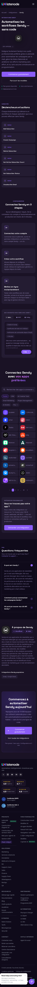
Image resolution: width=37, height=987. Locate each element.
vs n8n (23, 922)
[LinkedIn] (7, 774)
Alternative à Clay (27, 925)
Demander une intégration (18, 528)
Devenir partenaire (27, 895)
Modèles (23, 839)
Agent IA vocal (25, 940)
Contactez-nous (7, 940)
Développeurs (6, 879)
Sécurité (4, 931)
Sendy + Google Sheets (9, 676)
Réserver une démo (8, 946)
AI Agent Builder (26, 826)
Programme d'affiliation (25, 899)
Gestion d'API (6, 839)
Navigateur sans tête (28, 833)
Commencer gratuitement (18, 74)
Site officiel (18, 631)
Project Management (25, 400)
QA (3, 885)
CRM (12, 396)
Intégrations (13, 12)
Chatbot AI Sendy (12, 325)
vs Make (23, 919)
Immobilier (5, 858)
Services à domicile (8, 855)
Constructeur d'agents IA (6, 826)
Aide (29, 631)
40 (23, 490)
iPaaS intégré (6, 842)
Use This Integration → (19, 126)
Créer (25, 352)
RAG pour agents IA (8, 836)
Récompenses (6, 928)
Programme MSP (26, 903)
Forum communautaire (7, 911)
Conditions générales (8, 971)
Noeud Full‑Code (26, 829)
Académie (5, 907)
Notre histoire (6, 922)
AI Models (6, 405)
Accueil (4, 12)
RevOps (4, 882)
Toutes (5, 396)
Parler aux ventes (8, 943)
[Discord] (16, 774)
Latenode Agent (9, 821)
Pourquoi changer (27, 913)
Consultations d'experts (6, 959)
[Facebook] (20, 774)
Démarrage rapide (8, 895)
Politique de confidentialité (23, 971)
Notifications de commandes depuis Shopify (19, 332)
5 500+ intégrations (27, 836)
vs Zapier (24, 916)
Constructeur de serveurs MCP (7, 832)
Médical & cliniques (8, 861)
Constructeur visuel (27, 820)
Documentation (7, 898)
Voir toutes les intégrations (18, 738)
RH (3, 864)
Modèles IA (24, 823)
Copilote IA (28, 842)
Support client (6, 867)
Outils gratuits (7, 904)
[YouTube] (12, 774)
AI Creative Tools (23, 396)
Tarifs (3, 925)
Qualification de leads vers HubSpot (17, 328)
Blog (3, 901)
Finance (4, 873)
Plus (14, 405)
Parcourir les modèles (18, 81)
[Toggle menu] (33, 4)
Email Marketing (8, 400)
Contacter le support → (10, 556)
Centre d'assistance (8, 949)
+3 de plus (10, 336)
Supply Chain (6, 876)
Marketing (5, 852)
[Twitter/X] (3, 774)
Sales (3, 870)
